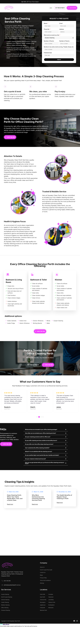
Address (61, 29)
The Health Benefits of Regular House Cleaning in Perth (64, 496)
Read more (10, 504)
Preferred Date (48, 52)
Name (45, 23)
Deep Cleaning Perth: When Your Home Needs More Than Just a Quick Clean (14, 497)
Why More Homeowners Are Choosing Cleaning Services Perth (38, 497)
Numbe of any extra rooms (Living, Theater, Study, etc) (59, 47)
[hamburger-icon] (51, 8)
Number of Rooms (49, 41)
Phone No (47, 29)
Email (60, 23)
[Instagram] (77, 621)
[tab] (40, 265)
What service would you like (51, 35)
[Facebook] (74, 621)
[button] (37, 416)
